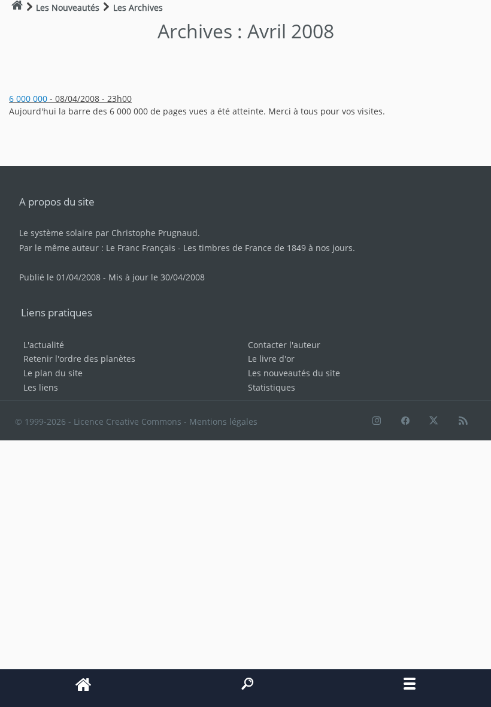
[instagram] (375, 421)
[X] (433, 421)
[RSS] (463, 421)
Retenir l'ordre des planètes (79, 358)
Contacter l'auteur (284, 345)
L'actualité (43, 345)
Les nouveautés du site (294, 373)
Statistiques (271, 387)
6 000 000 (28, 98)
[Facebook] (405, 421)
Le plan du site (53, 373)
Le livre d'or (271, 358)
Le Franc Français (140, 247)
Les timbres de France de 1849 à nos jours (268, 247)
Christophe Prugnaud (154, 232)
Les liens (40, 387)
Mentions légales (223, 421)
